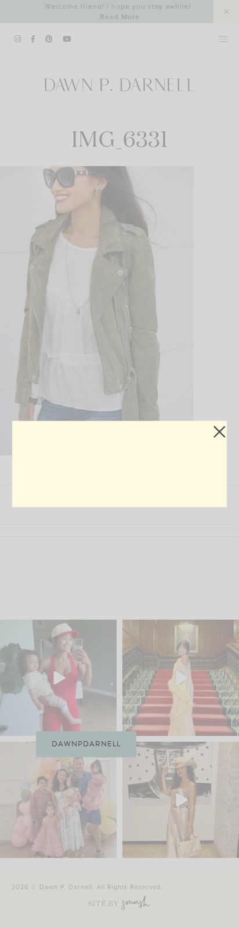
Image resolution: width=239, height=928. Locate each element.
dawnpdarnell (86, 744)
